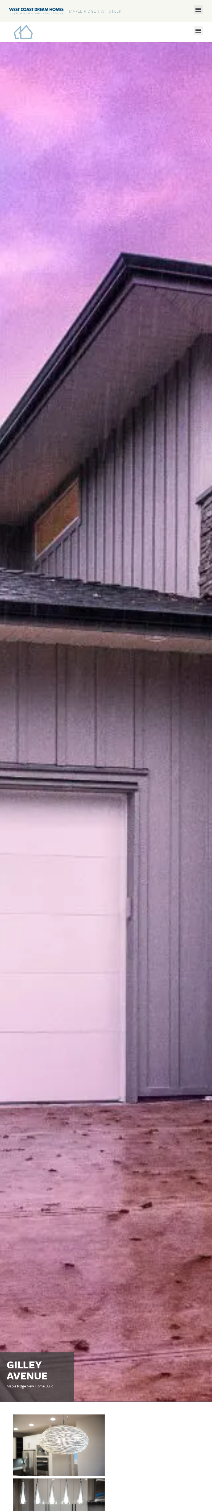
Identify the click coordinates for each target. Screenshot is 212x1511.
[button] (198, 9)
